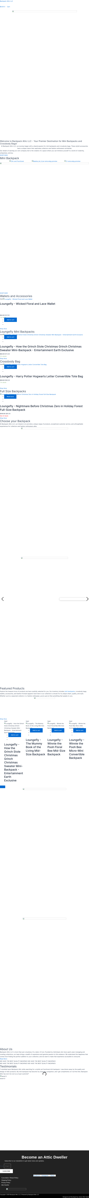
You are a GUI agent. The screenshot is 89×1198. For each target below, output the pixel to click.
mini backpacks (70, 691)
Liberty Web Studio (84, 1197)
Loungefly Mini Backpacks (17, 331)
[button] (44, 4)
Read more (10, 396)
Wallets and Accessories (16, 296)
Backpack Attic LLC (6, 1)
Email (2, 1166)
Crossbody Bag (10, 361)
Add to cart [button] (10, 320)
